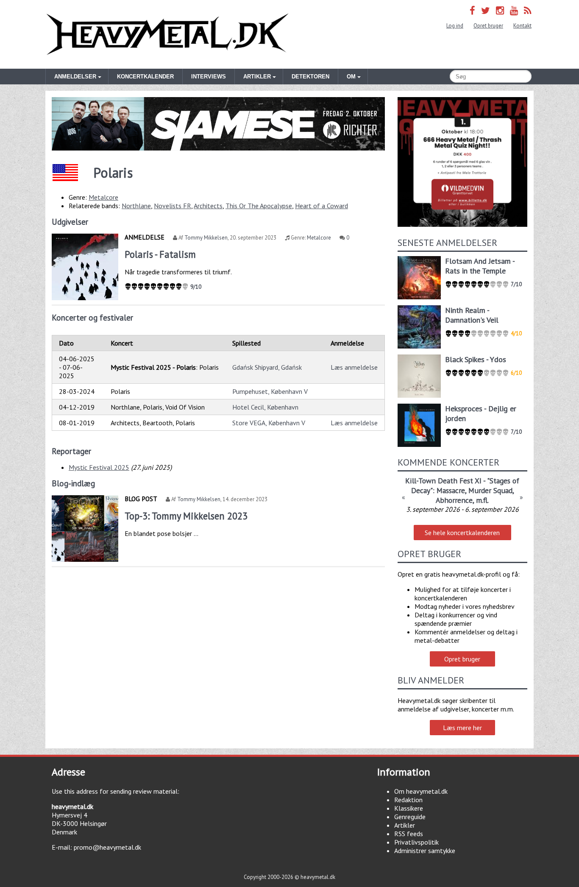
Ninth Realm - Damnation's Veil (471, 315)
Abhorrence (454, 500)
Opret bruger (488, 25)
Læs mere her (462, 727)
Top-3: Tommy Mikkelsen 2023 (186, 516)
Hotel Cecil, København (265, 407)
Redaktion (408, 799)
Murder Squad (490, 490)
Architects (208, 205)
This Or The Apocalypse (258, 205)
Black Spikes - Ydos (475, 359)
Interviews (208, 76)
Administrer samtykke (424, 850)
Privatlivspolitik (416, 842)
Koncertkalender (145, 76)
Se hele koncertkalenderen (462, 532)
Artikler (404, 825)
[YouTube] (514, 10)
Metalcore (103, 197)
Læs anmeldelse (354, 367)
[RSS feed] (528, 10)
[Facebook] (472, 10)
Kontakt (522, 25)
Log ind (454, 25)
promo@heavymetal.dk (107, 847)
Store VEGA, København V (268, 422)
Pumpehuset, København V (270, 391)
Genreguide (410, 816)
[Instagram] (500, 10)
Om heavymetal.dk (421, 791)
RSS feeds (408, 833)
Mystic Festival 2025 (99, 467)
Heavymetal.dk (167, 34)
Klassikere (408, 808)
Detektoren (310, 76)
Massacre (451, 490)
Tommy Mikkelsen (206, 237)
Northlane (136, 205)
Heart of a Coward (321, 205)
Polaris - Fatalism (160, 254)
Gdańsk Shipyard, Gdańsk (267, 367)
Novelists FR (172, 205)
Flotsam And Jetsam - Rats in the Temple (480, 266)
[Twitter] (485, 10)
